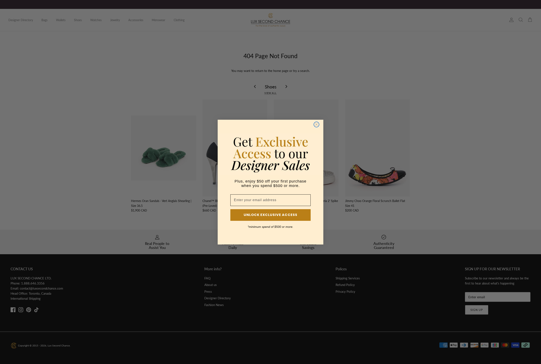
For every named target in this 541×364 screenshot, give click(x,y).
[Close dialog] (316, 124)
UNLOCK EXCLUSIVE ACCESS (270, 214)
